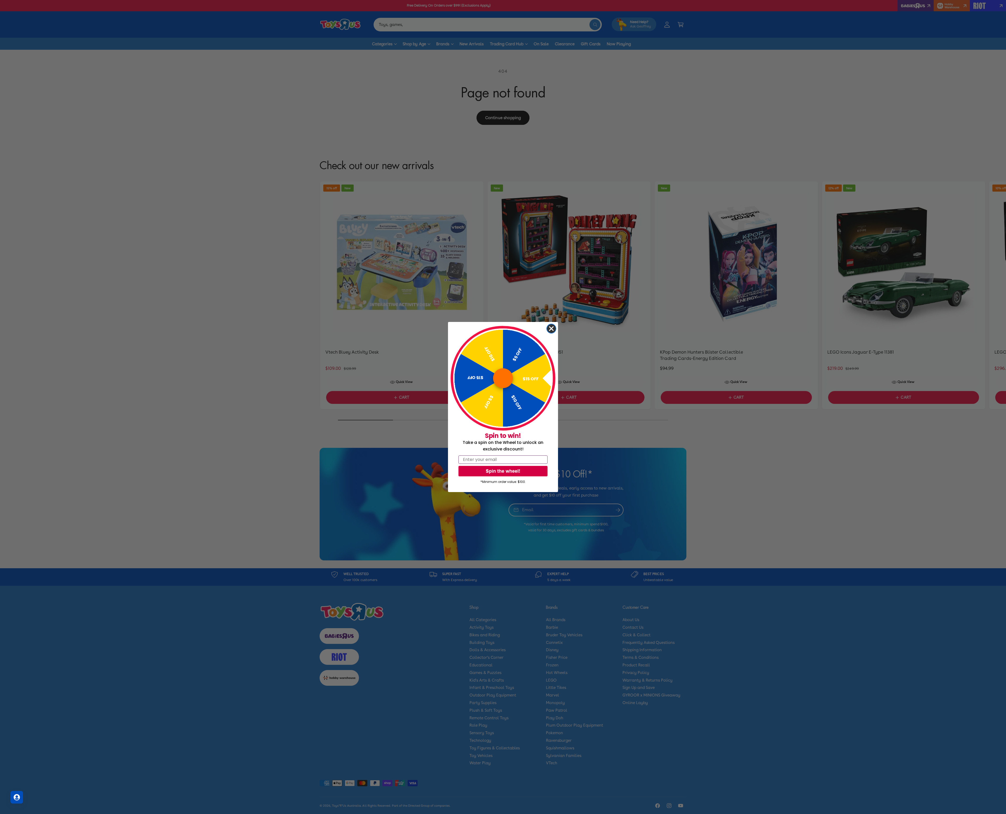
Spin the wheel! (503, 471)
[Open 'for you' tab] (16, 797)
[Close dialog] (551, 328)
